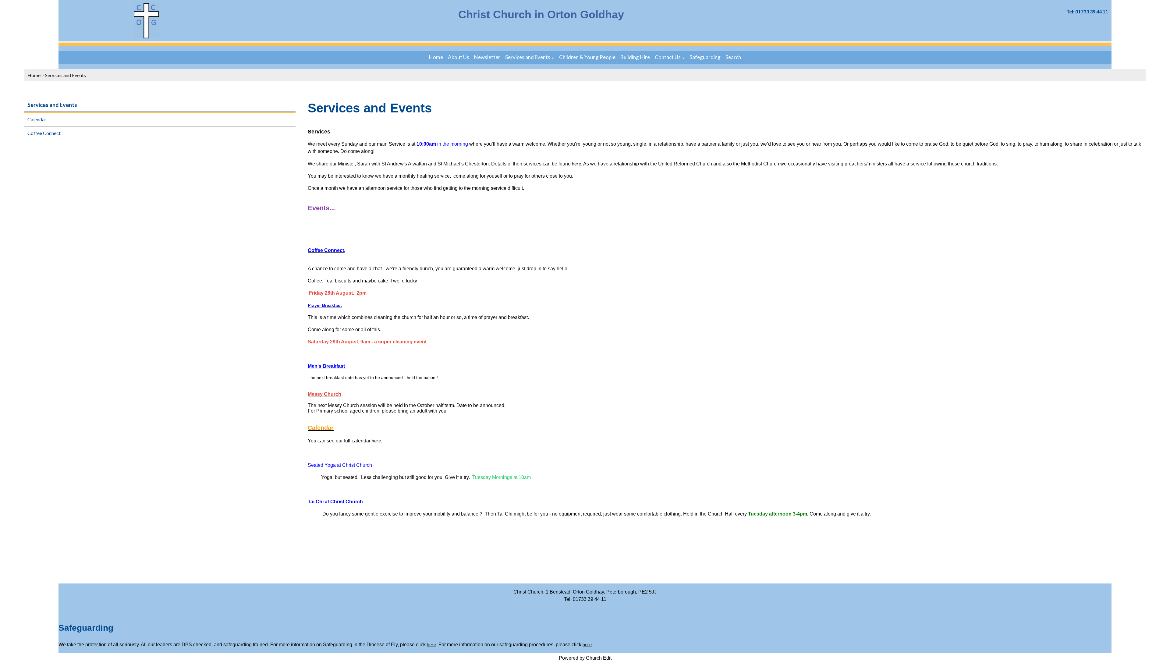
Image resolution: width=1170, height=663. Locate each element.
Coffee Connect (44, 133)
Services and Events (527, 57)
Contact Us (668, 57)
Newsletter (487, 57)
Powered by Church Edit (585, 658)
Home (436, 57)
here (576, 163)
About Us (458, 57)
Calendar (36, 119)
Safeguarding (705, 57)
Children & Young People (587, 57)
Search (733, 57)
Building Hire (635, 57)
